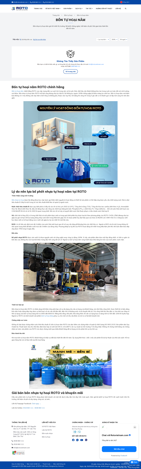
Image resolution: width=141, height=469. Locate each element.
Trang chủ (56, 15)
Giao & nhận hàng (18, 464)
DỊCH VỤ (78, 8)
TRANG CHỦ (38, 8)
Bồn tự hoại (46, 437)
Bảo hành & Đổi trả (33, 464)
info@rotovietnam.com (96, 64)
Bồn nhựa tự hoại (18, 200)
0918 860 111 (28, 408)
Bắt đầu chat (119, 449)
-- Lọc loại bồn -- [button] (102, 39)
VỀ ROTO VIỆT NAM (52, 8)
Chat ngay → (36, 404)
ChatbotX (123, 456)
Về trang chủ (71, 71)
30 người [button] (123, 39)
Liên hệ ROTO (47, 430)
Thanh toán (46, 464)
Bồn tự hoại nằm (18, 91)
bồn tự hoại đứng (47, 316)
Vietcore (61, 466)
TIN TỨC (89, 8)
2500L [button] (114, 39)
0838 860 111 (75, 66)
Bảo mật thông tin (59, 464)
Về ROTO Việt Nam (49, 426)
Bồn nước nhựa (47, 433)
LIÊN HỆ (118, 8)
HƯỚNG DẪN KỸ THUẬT (104, 8)
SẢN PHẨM (67, 8)
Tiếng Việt (126, 2)
